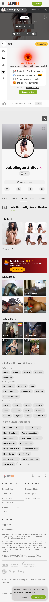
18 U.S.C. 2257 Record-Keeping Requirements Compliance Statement (24, 581)
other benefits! (32, 88)
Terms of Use (7, 494)
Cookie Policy (29, 592)
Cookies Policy (8, 503)
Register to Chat (28, 92)
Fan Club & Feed (37, 198)
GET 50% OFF (17, 269)
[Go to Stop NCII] (17, 571)
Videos (34, 9)
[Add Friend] (30, 189)
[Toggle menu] (3, 3)
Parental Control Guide (10, 507)
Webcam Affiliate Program (35, 498)
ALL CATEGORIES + (27, 464)
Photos (23, 198)
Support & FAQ (7, 525)
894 (7, 249)
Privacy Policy (7, 489)
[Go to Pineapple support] (4, 571)
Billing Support (7, 529)
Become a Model (31, 489)
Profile (4, 198)
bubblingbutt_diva (11, 363)
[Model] (44, 118)
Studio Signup (30, 494)
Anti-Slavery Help (9, 512)
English (37, 476)
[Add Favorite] (4, 44)
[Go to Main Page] (15, 3)
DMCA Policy (7, 498)
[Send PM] (42, 189)
